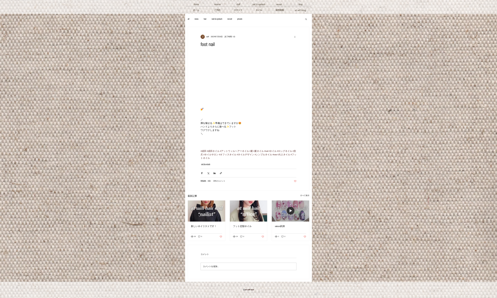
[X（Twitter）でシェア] (208, 173)
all (188, 19)
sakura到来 (280, 226)
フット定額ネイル (242, 226)
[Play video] (248, 80)
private (239, 19)
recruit (229, 19)
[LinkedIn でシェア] (214, 173)
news (197, 19)
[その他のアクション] (294, 36)
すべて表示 (304, 196)
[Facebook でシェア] (202, 173)
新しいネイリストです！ (204, 226)
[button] (196, 4)
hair (205, 19)
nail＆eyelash (217, 19)
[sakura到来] (290, 210)
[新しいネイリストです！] (206, 210)
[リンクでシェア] (221, 173)
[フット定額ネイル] (248, 210)
